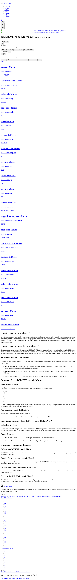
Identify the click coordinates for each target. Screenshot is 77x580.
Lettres (7, 8)
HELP (15, 49)
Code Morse (4, 52)
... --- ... (4, 59)
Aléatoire (30, 49)
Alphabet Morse (46, 496)
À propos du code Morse (8, 496)
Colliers (7, 15)
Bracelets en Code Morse (8, 572)
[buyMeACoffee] (1, 20)
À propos (7, 16)
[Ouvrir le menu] (3, 27)
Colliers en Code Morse (23, 572)
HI (25, 49)
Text (2, 41)
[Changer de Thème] (3, 22)
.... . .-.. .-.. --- (33, 59)
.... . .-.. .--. (25, 59)
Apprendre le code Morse (23, 496)
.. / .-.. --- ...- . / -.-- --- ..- (13, 59)
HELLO (21, 49)
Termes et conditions (23, 578)
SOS (3, 49)
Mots (6, 11)
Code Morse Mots (56, 496)
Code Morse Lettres (6, 498)
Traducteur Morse (36, 496)
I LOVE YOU (9, 49)
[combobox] (3, 24)
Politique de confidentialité (9, 578)
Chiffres (7, 10)
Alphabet (7, 6)
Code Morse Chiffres (7, 548)
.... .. (39, 59)
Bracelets (7, 13)
